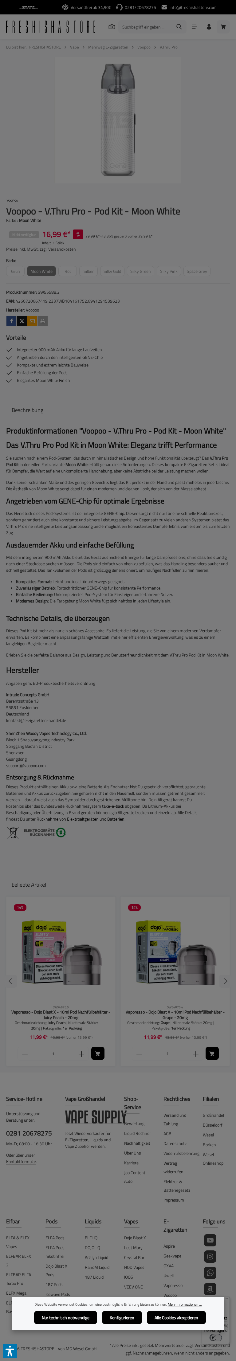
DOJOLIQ (92, 1247)
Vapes (131, 1221)
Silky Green (142, 272)
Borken (209, 1144)
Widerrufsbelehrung (181, 1153)
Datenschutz (175, 1143)
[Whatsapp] (210, 1273)
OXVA (168, 1265)
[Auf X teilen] (22, 321)
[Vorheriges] (10, 981)
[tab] (27, 410)
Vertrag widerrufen (173, 1167)
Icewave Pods (57, 1294)
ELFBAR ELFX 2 (18, 1260)
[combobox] (145, 26)
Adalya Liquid (96, 1257)
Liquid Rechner (137, 1133)
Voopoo (170, 1295)
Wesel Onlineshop (213, 1158)
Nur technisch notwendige (65, 1317)
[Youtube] (210, 1240)
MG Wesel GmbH (81, 1348)
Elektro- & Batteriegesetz (176, 1185)
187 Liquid (94, 1277)
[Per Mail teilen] (32, 321)
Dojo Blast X (135, 1237)
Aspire (169, 1246)
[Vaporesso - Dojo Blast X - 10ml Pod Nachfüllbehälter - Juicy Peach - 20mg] (60, 951)
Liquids (93, 1221)
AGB (167, 1133)
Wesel (208, 1135)
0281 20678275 (29, 1133)
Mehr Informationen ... (185, 1304)
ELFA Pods (55, 1237)
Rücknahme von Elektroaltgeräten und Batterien (80, 819)
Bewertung (134, 1123)
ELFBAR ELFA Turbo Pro (18, 1278)
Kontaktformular (21, 1161)
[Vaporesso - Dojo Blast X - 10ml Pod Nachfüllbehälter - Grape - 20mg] (175, 951)
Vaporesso (173, 1285)
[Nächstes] (225, 981)
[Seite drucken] (43, 321)
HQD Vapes (134, 1267)
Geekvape (172, 1256)
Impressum (173, 1200)
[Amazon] (210, 1289)
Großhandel (213, 1115)
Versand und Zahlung (174, 1119)
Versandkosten (208, 1345)
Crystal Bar (134, 1257)
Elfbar (13, 1221)
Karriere (131, 1162)
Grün (18, 272)
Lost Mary (133, 1247)
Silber (91, 272)
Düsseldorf (212, 1125)
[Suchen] (111, 26)
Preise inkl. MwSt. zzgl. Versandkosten (41, 249)
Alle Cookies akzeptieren (176, 1317)
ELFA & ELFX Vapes (18, 1241)
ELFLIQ (91, 1237)
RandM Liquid (97, 1267)
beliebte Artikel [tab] (29, 885)
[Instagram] (210, 1256)
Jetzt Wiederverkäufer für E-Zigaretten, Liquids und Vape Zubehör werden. (88, 1139)
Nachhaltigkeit (137, 1143)
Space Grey (198, 272)
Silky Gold (114, 272)
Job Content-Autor (135, 1176)
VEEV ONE (133, 1287)
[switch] (216, 1337)
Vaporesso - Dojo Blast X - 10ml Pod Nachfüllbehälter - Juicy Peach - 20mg (60, 1014)
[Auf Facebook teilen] (11, 321)
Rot (71, 272)
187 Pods (54, 1284)
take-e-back (113, 806)
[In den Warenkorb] (97, 1053)
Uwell (168, 1275)
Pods (51, 1221)
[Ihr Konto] (208, 26)
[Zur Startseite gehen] (50, 27)
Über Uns (132, 1153)
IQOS (128, 1277)
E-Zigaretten (175, 1225)
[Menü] (194, 26)
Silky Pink (170, 272)
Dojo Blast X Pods (56, 1270)
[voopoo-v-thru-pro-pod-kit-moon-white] (117, 120)
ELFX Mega (16, 1293)
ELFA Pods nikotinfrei (55, 1251)
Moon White (43, 272)
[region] (118, 120)
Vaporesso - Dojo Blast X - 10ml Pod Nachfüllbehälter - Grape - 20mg (175, 1014)
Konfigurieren (122, 1317)
